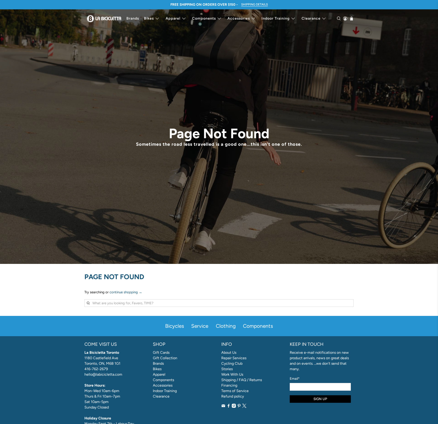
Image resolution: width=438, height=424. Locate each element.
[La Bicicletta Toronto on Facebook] (229, 406)
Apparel (173, 18)
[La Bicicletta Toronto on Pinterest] (239, 406)
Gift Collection (165, 358)
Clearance (311, 18)
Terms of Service (235, 391)
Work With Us (232, 374)
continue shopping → (126, 292)
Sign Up (320, 399)
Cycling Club (231, 363)
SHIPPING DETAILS (254, 4)
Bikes (149, 18)
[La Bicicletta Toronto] (104, 18)
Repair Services (233, 358)
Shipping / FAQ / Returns (241, 380)
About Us (228, 352)
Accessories (238, 18)
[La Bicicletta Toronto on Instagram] (234, 406)
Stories (227, 369)
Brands (132, 18)
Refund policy (232, 396)
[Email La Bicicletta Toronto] (223, 406)
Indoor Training (275, 18)
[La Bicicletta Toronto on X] (244, 406)
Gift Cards (161, 352)
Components (204, 18)
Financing (229, 385)
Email (295, 379)
